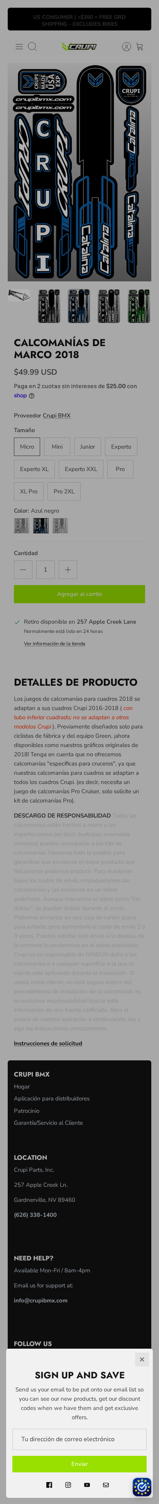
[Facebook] (49, 1485)
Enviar (79, 1464)
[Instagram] (68, 1485)
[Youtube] (87, 1485)
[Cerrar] (142, 1359)
